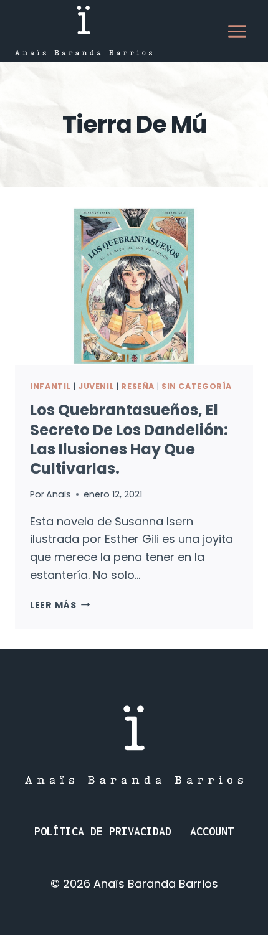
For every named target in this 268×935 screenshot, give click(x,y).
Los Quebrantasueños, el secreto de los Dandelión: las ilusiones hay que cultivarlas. (129, 439)
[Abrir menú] (237, 31)
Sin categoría (196, 386)
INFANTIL (50, 386)
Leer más (60, 605)
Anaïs (58, 494)
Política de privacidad (102, 831)
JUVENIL (96, 386)
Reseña (138, 386)
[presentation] (134, 286)
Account (212, 831)
